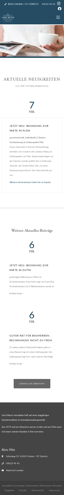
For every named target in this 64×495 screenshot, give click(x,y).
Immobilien (7, 485)
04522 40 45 (13, 463)
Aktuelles (57, 485)
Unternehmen (32, 485)
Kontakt (23, 490)
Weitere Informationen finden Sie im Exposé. (30, 182)
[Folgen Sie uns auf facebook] (60, 9)
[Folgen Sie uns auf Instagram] (59, 3)
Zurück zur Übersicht (32, 383)
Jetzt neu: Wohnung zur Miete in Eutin (28, 267)
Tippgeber (9, 490)
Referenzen (46, 485)
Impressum (54, 490)
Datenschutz (38, 490)
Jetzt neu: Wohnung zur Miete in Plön (29, 128)
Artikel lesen (16, 293)
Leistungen (19, 485)
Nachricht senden (14, 470)
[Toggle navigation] (58, 17)
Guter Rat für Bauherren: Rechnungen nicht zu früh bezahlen (30, 338)
